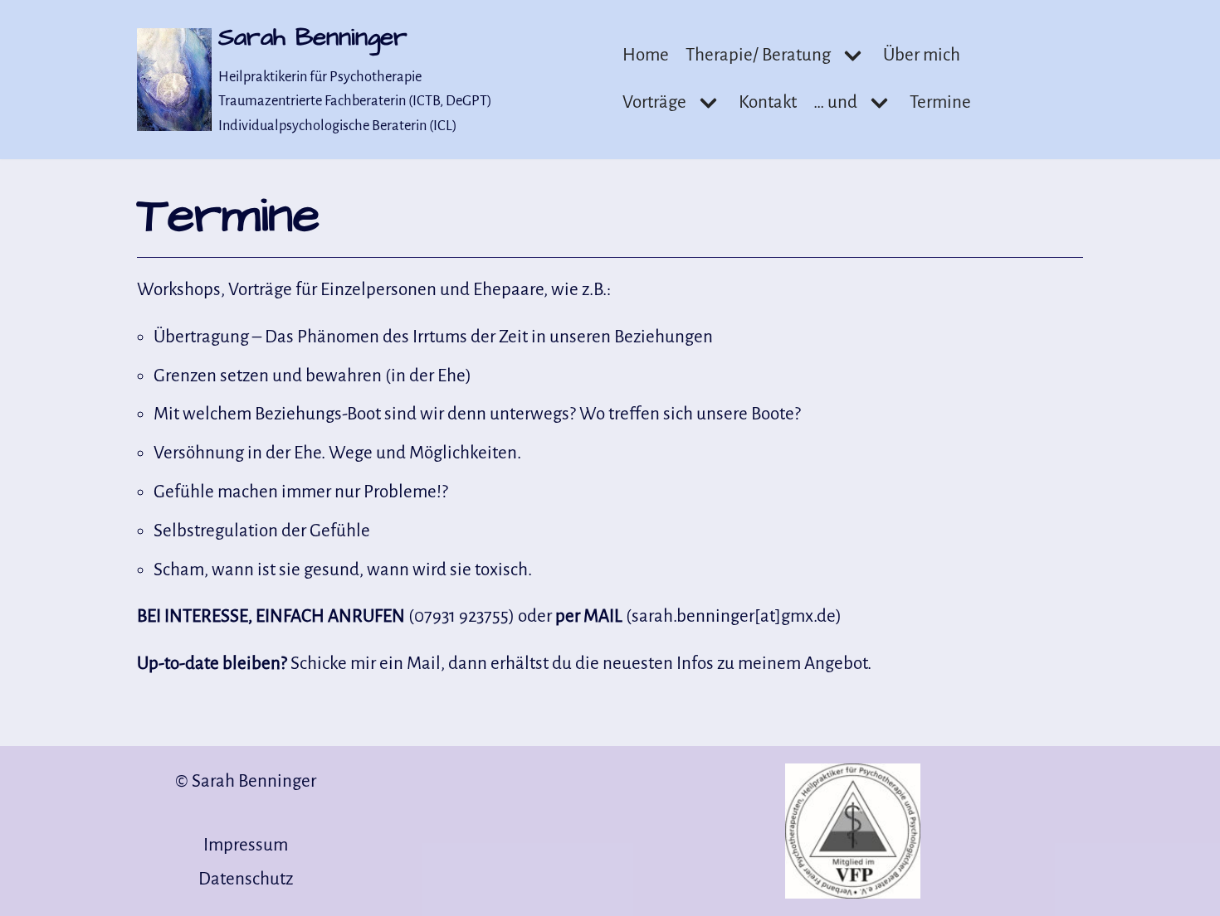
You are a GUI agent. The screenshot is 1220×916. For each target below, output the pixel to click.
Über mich (921, 55)
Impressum (245, 845)
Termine (940, 102)
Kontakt (768, 102)
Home (645, 55)
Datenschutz (245, 879)
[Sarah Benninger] (178, 79)
